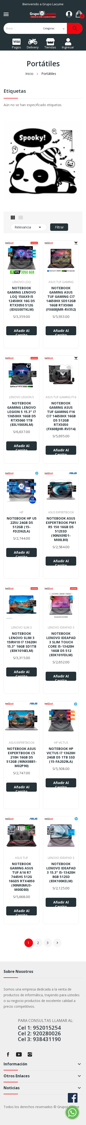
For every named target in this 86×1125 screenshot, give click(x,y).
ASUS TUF (21, 858)
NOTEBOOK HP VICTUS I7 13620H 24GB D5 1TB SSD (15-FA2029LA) (61, 755)
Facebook (8, 1054)
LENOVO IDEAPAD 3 (61, 627)
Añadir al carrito (21, 331)
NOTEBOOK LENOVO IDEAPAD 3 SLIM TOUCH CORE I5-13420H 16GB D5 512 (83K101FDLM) (61, 644)
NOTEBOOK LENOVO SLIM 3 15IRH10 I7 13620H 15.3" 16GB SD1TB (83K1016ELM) (22, 642)
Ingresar (68, 47)
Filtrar (59, 227)
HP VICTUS (61, 742)
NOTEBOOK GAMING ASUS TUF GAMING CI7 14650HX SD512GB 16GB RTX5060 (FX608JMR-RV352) (61, 299)
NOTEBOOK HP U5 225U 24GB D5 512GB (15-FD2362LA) (22, 524)
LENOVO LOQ (21, 282)
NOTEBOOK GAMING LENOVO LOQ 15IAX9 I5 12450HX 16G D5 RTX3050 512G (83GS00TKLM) (21, 299)
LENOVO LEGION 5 (21, 397)
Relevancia (29, 227)
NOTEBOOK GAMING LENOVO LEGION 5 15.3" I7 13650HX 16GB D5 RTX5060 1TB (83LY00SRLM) (21, 414)
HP (21, 512)
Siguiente (57, 943)
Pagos (16, 47)
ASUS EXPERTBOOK (61, 512)
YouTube (19, 1054)
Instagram (30, 1054)
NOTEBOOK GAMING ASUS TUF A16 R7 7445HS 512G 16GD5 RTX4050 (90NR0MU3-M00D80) (21, 877)
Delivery (33, 47)
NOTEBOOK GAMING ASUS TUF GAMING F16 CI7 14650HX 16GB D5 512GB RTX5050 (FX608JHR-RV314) (61, 416)
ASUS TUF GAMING (61, 282)
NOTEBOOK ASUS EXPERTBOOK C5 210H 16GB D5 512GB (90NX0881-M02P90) (21, 757)
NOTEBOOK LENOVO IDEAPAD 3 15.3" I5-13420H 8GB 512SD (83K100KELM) (61, 872)
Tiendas (50, 47)
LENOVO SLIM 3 (21, 627)
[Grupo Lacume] (43, 160)
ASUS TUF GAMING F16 (61, 397)
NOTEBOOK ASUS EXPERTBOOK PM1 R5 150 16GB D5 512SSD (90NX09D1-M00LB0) (61, 529)
